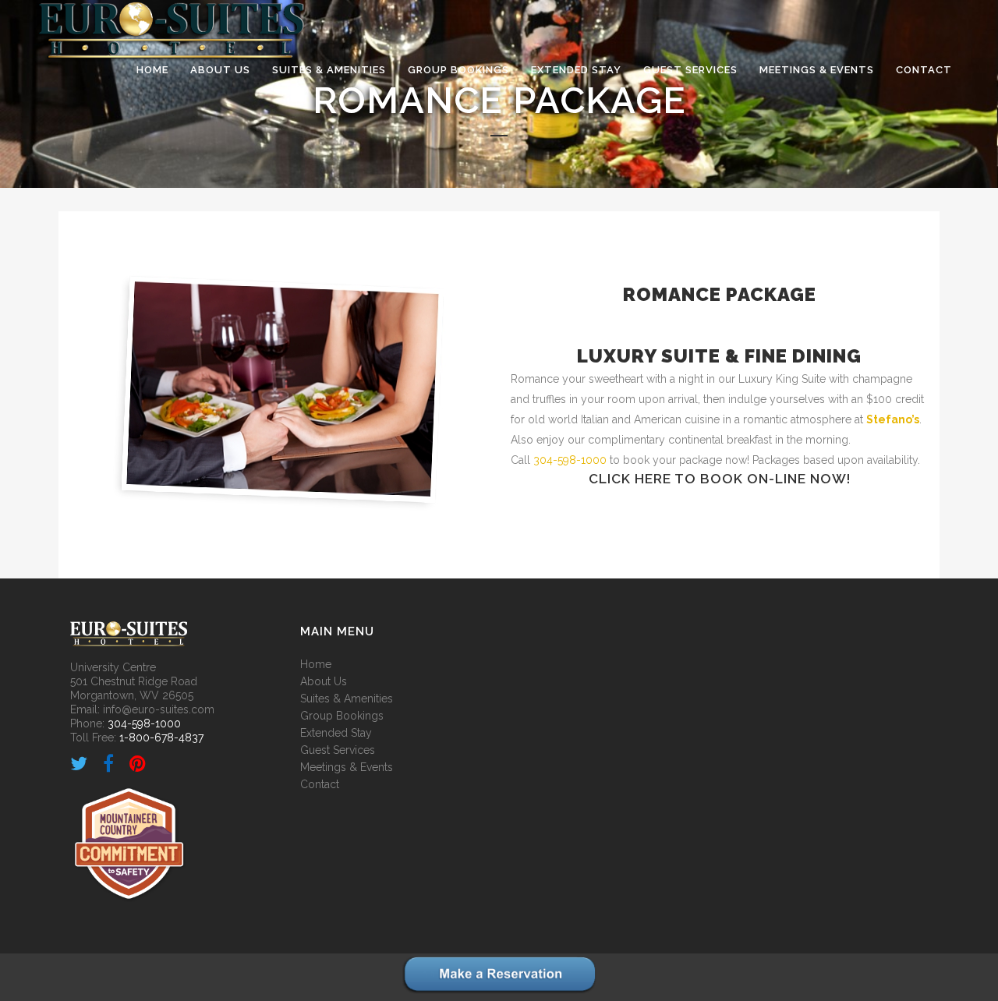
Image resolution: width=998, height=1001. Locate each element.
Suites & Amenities (346, 698)
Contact (319, 784)
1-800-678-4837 (161, 737)
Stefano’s (892, 419)
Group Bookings (342, 715)
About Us (323, 681)
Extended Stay (336, 732)
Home (315, 664)
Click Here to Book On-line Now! (720, 478)
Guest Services (337, 750)
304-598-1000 (570, 460)
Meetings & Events (346, 767)
